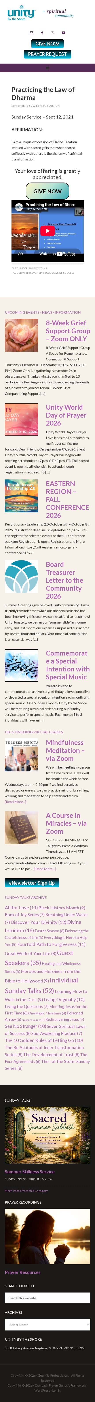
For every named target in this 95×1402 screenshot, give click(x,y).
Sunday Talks (38, 268)
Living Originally (64, 999)
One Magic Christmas (47, 1013)
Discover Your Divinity (38, 922)
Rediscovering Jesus (64, 1019)
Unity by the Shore (47, 16)
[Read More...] (15, 801)
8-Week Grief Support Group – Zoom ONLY (68, 331)
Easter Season (50, 930)
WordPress (42, 1390)
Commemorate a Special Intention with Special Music (68, 665)
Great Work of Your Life (30, 953)
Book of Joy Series (25, 914)
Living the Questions (27, 1006)
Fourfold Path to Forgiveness (51, 944)
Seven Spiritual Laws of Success (52, 272)
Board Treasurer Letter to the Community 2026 (64, 580)
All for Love (21, 907)
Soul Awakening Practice (56, 1033)
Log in (56, 1390)
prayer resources (33, 1019)
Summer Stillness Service (30, 1171)
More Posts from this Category (26, 1191)
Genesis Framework (72, 1385)
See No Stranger (25, 1026)
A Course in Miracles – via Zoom (66, 823)
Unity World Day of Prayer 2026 (66, 415)
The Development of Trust (51, 1054)
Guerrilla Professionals (53, 1375)
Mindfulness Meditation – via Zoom (65, 750)
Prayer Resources (22, 1272)
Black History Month (61, 907)
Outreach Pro (44, 1385)
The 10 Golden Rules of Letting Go (44, 1040)
